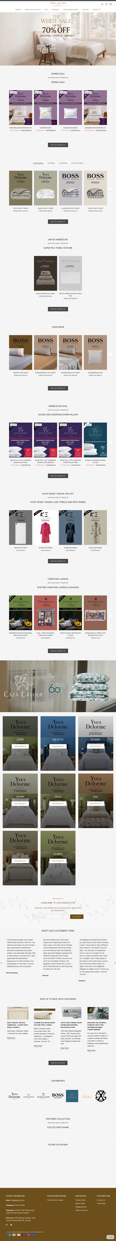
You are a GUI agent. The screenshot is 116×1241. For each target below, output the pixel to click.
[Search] (106, 4)
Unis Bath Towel (20, 548)
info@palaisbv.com (18, 1200)
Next (114, 963)
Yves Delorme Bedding (70, 9)
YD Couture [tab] (63, 163)
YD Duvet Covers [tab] (77, 163)
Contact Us (96, 9)
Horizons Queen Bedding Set (20, 128)
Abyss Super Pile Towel (45, 293)
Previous (2, 963)
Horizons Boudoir (70, 128)
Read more (11, 1038)
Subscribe (77, 917)
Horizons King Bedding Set (95, 128)
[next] (110, 111)
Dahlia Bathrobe (95, 548)
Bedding (18, 9)
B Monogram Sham (95, 373)
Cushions (85, 9)
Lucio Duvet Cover (95, 208)
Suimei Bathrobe (70, 548)
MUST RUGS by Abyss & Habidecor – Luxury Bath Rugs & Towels (17, 1025)
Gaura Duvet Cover (45, 208)
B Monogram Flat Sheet (70, 373)
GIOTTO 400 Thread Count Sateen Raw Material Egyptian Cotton (71, 1025)
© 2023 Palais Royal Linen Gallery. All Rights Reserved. (25, 1232)
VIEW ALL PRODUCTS (58, 145)
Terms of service (81, 1210)
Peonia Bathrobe (45, 548)
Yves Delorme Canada (55, 1200)
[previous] (6, 111)
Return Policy (80, 1203)
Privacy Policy (80, 1200)
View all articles (58, 1063)
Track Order (101, 1203)
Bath (46, 9)
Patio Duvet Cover (20, 208)
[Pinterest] (11, 1225)
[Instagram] (6, 1225)
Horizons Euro (45, 128)
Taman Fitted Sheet (20, 373)
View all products (58, 309)
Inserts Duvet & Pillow (33, 9)
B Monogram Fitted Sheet (45, 373)
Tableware (55, 9)
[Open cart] (110, 4)
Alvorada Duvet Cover (70, 208)
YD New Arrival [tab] (38, 163)
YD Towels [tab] (51, 163)
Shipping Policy (80, 1207)
